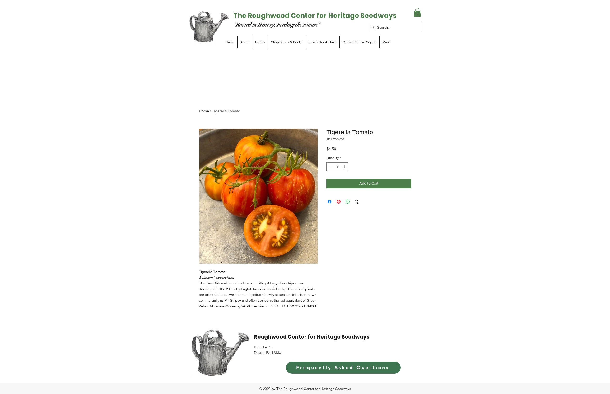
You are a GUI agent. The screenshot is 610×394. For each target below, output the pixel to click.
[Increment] (345, 167)
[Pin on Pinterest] (338, 202)
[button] (417, 12)
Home (204, 111)
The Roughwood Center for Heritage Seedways (315, 15)
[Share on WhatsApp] (348, 202)
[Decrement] (330, 167)
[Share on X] (357, 202)
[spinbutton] (337, 167)
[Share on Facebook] (329, 202)
